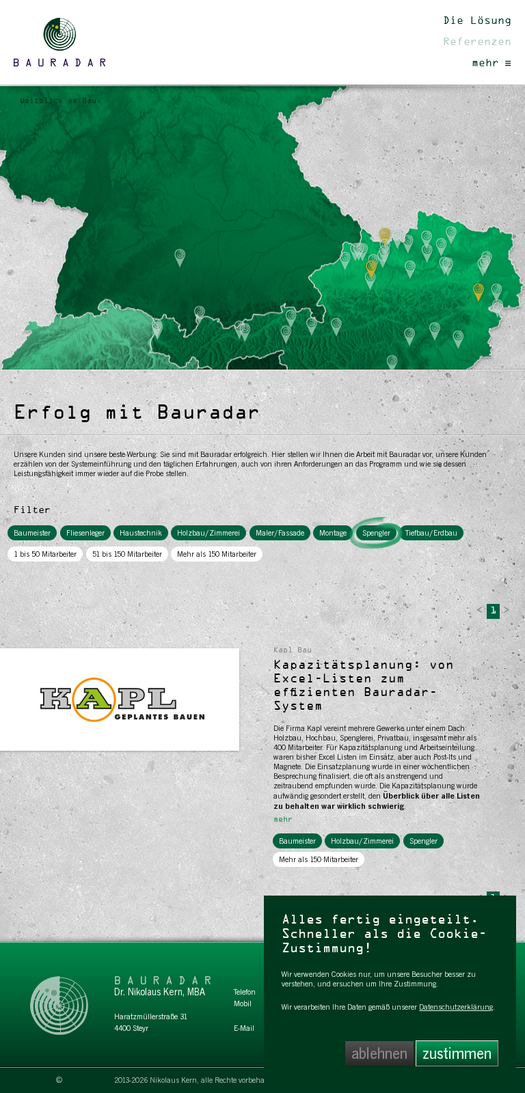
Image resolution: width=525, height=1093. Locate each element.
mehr (485, 63)
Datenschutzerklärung (456, 1007)
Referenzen (477, 42)
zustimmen (457, 1053)
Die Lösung (477, 21)
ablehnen (379, 1053)
